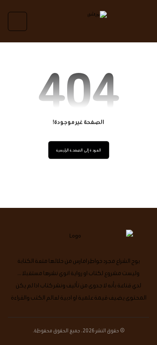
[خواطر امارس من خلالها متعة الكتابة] (78, 21)
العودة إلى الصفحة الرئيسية (78, 150)
